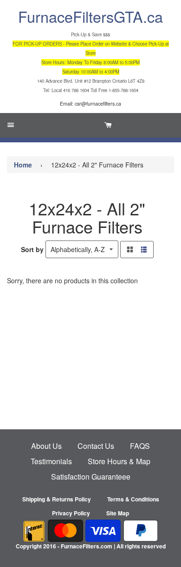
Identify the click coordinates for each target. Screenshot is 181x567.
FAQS (140, 445)
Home (23, 164)
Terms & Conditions (133, 499)
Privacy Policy (71, 513)
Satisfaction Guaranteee (90, 476)
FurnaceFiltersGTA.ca (90, 16)
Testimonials (51, 461)
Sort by (32, 249)
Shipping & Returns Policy (56, 499)
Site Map (117, 513)
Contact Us (96, 445)
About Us (46, 445)
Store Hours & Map (119, 461)
